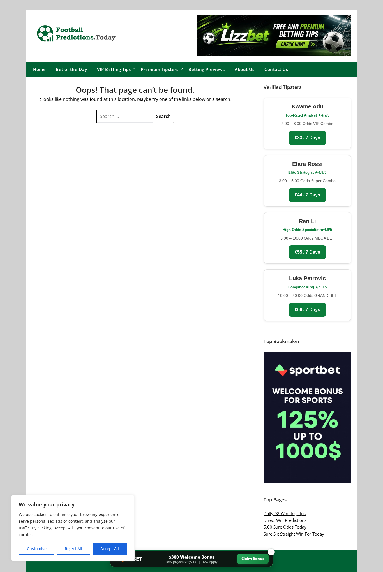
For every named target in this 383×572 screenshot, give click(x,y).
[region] (73, 528)
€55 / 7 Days (307, 252)
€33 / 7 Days (307, 137)
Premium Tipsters (159, 69)
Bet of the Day (71, 69)
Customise (37, 548)
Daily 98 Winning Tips (285, 513)
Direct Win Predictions (285, 520)
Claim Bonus (252, 558)
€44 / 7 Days (307, 195)
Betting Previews (206, 69)
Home (39, 69)
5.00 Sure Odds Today (285, 527)
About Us (244, 69)
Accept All (109, 548)
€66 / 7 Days (307, 309)
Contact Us (276, 69)
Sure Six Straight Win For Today (294, 534)
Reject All (73, 548)
